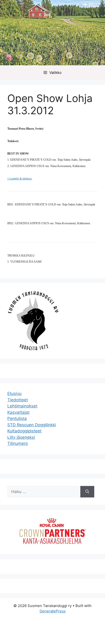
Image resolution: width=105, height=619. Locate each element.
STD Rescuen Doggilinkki (31, 424)
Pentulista (17, 418)
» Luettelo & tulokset (19, 178)
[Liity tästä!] (52, 543)
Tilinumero (17, 443)
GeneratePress (53, 611)
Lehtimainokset (22, 406)
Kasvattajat (18, 412)
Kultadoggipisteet (24, 430)
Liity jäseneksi (21, 437)
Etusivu (14, 393)
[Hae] (87, 492)
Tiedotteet (17, 399)
